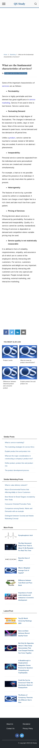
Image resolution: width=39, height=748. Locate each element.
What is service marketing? (14, 442)
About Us (9, 724)
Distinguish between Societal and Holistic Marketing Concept (19, 517)
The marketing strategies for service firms (19, 447)
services (5, 86)
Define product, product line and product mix (19, 464)
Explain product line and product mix (17, 451)
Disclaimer (26, 724)
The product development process (17, 470)
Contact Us (10, 728)
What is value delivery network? (16, 485)
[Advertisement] (19, 30)
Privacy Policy (28, 728)
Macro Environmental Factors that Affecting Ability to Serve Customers (17, 491)
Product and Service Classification (16, 73)
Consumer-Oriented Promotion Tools (18, 504)
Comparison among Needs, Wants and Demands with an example (18, 509)
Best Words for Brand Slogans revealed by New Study (20, 498)
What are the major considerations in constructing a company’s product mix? (19, 457)
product (12, 138)
